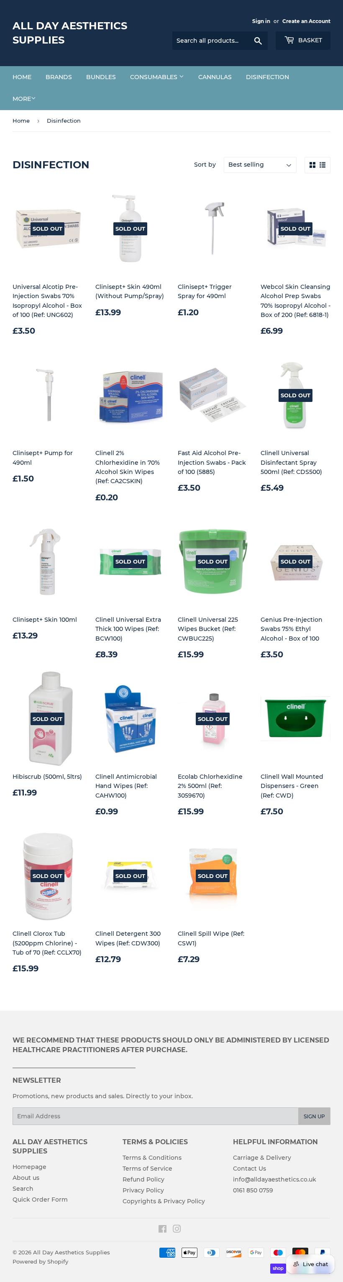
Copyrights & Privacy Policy (164, 1201)
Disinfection (267, 77)
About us (26, 1178)
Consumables (154, 77)
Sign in (261, 21)
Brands (59, 77)
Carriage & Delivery (262, 1157)
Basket (309, 40)
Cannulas (215, 77)
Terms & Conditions (152, 1157)
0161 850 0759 (253, 1190)
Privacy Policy (143, 1190)
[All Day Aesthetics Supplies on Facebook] (162, 1230)
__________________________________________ (74, 1065)
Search (23, 1188)
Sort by (205, 164)
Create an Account (306, 21)
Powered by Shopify (40, 1261)
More (22, 99)
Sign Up (314, 1116)
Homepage (29, 1167)
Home (22, 77)
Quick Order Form (40, 1199)
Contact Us (249, 1168)
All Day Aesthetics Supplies (70, 33)
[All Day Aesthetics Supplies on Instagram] (177, 1230)
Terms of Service (147, 1168)
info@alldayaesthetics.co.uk (274, 1179)
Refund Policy (143, 1179)
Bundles (101, 77)
